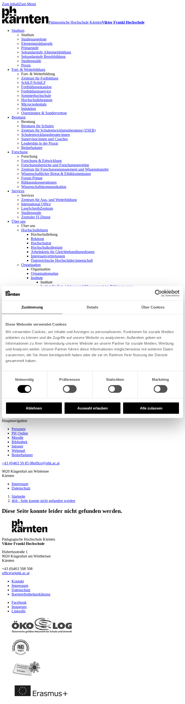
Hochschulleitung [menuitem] (34, 230)
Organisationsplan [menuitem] (44, 273)
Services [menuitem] (18, 191)
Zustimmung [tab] (32, 307)
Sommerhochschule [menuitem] (36, 96)
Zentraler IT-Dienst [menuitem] (35, 217)
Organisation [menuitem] (31, 265)
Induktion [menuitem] (28, 109)
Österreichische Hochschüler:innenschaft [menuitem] (62, 260)
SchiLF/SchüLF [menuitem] (33, 82)
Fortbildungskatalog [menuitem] (36, 87)
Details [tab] (93, 307)
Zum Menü (27, 4)
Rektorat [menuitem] (37, 239)
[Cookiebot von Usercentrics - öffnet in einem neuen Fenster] (158, 293)
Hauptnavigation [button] (14, 421)
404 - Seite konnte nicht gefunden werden (43, 501)
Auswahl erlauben (92, 408)
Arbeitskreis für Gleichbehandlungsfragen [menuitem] (62, 252)
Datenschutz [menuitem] (21, 488)
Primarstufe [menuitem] (30, 48)
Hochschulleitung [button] (44, 234)
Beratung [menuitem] (19, 117)
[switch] (70, 389)
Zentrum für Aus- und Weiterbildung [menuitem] (49, 200)
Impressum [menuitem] (20, 484)
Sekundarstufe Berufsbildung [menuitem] (43, 56)
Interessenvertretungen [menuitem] (48, 256)
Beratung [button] (28, 122)
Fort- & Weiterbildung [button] (38, 74)
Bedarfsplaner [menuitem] (31, 148)
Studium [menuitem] (18, 30)
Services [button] (27, 195)
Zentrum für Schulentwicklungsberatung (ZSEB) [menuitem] (58, 130)
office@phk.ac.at (46, 463)
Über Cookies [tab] (153, 307)
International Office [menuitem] (36, 204)
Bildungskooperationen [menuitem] (39, 182)
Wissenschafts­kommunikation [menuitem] (43, 187)
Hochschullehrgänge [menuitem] (37, 100)
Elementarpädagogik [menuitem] (37, 43)
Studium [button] (27, 35)
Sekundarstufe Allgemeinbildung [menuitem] (46, 52)
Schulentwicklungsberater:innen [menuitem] (45, 135)
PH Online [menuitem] (20, 433)
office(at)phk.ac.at (15, 573)
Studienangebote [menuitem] (33, 39)
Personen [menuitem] (19, 429)
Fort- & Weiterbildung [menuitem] (28, 69)
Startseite (18, 496)
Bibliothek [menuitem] (19, 442)
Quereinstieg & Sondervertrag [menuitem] (44, 113)
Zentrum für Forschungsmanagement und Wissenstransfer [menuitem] (65, 169)
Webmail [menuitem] (18, 451)
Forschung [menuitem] (20, 152)
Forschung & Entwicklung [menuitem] (41, 161)
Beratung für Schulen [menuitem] (37, 126)
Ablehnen (34, 408)
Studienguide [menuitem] (31, 61)
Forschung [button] (29, 156)
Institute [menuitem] (37, 278)
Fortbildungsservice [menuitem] (36, 91)
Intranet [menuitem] (17, 446)
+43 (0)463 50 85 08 (17, 463)
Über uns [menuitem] (19, 221)
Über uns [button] (28, 226)
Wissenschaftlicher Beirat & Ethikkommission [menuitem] (56, 174)
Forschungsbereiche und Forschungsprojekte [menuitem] (55, 165)
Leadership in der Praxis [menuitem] (39, 143)
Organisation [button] (40, 269)
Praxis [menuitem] (26, 65)
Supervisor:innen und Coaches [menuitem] (44, 139)
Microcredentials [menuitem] (33, 104)
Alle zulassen (151, 408)
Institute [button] (46, 282)
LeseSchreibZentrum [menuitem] (37, 208)
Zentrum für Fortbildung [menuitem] (39, 78)
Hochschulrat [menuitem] (41, 243)
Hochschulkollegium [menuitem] (46, 247)
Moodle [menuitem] (17, 438)
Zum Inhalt (10, 4)
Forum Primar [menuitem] (31, 178)
